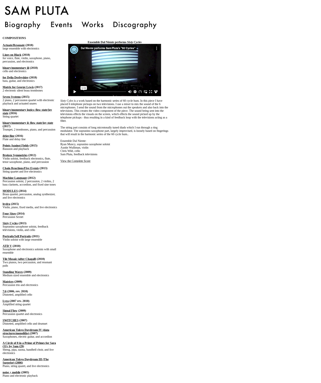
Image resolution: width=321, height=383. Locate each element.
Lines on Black (12, 54)
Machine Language (15, 177)
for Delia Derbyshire (15, 77)
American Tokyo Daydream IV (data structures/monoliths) (26, 331)
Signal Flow (10, 310)
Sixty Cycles (10, 223)
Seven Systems (12, 96)
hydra (6, 203)
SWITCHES (11, 320)
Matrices (8, 281)
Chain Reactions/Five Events (21, 168)
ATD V (7, 245)
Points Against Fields (16, 145)
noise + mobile (11, 372)
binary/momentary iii (16, 67)
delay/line (8, 135)
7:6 (5, 291)
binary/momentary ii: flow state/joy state (28, 122)
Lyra (6, 300)
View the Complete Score (75, 160)
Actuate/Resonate (14, 45)
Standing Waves (13, 271)
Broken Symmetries (15, 155)
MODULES (10, 190)
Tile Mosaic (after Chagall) (19, 258)
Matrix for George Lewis (18, 87)
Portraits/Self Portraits (17, 236)
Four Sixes (9, 213)
